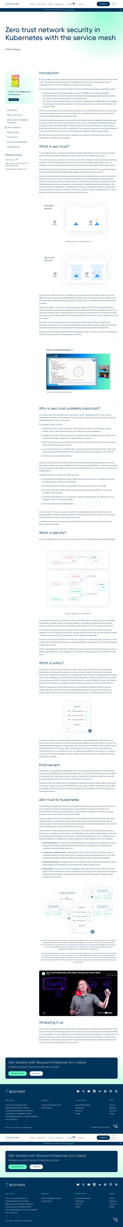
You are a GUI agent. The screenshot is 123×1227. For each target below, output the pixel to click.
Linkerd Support (46, 1108)
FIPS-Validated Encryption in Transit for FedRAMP (21, 1116)
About (80, 4)
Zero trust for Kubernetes (17, 142)
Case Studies (79, 1108)
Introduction (12, 110)
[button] (42, 5)
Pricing (51, 4)
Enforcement (12, 137)
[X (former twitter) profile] (83, 1091)
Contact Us (113, 1111)
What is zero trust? (14, 115)
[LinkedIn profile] (94, 1091)
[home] (12, 4)
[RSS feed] (112, 1127)
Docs (113, 3)
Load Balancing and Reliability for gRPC (18, 1113)
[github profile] (110, 1091)
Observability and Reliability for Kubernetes (19, 1111)
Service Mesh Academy (82, 1105)
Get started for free (17, 1073)
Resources (58, 4)
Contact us (103, 4)
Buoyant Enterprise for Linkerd (51, 1105)
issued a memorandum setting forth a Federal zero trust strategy (90, 101)
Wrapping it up (13, 147)
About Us (112, 1105)
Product (32, 4)
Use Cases (40, 4)
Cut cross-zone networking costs (16, 1105)
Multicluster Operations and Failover (17, 1108)
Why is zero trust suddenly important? (17, 121)
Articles (77, 1113)
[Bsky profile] (78, 1091)
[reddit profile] (99, 1091)
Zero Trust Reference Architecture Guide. (92, 93)
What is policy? (13, 132)
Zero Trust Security (11, 1119)
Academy (71, 4)
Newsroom (112, 1108)
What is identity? (14, 127)
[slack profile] (105, 1091)
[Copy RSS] (116, 1091)
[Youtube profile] (89, 1091)
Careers (111, 1113)
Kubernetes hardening (87, 96)
